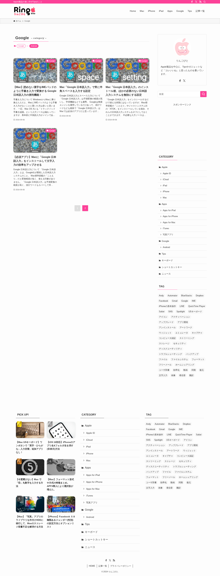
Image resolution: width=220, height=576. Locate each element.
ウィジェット (165, 333)
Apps (164, 204)
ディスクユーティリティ (170, 349)
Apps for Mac (169, 222)
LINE (182, 306)
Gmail (174, 301)
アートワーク (186, 327)
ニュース (166, 273)
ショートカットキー (172, 267)
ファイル (163, 359)
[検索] (204, 2)
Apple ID (167, 173)
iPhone (166, 191)
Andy (161, 295)
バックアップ (192, 354)
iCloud (166, 179)
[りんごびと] (24, 11)
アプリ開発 (182, 322)
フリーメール (165, 364)
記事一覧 (103, 566)
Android (34, 46)
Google (165, 241)
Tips (164, 253)
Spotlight (181, 311)
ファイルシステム (179, 359)
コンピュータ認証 (167, 338)
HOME (92, 566)
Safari (161, 311)
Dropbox (200, 295)
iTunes (166, 228)
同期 (193, 370)
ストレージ (164, 343)
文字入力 (163, 375)
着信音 (182, 375)
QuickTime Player (196, 306)
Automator (172, 295)
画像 (173, 375)
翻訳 (191, 375)
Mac (165, 198)
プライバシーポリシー (120, 566)
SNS (170, 311)
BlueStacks (186, 295)
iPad (165, 185)
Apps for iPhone (170, 216)
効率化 (176, 370)
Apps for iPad (169, 210)
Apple (164, 167)
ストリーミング (187, 338)
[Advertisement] (182, 126)
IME (194, 301)
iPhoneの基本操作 (167, 306)
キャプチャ (197, 333)
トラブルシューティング (170, 354)
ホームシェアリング (184, 364)
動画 (185, 370)
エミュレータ (181, 333)
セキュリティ (179, 343)
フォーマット (198, 359)
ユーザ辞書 (164, 370)
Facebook (163, 301)
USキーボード (195, 311)
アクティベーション (180, 317)
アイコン (163, 317)
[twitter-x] (196, 2)
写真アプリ (168, 234)
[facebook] (192, 2)
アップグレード (166, 322)
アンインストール (167, 327)
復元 (202, 370)
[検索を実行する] (203, 94)
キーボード (167, 260)
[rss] (200, 2)
